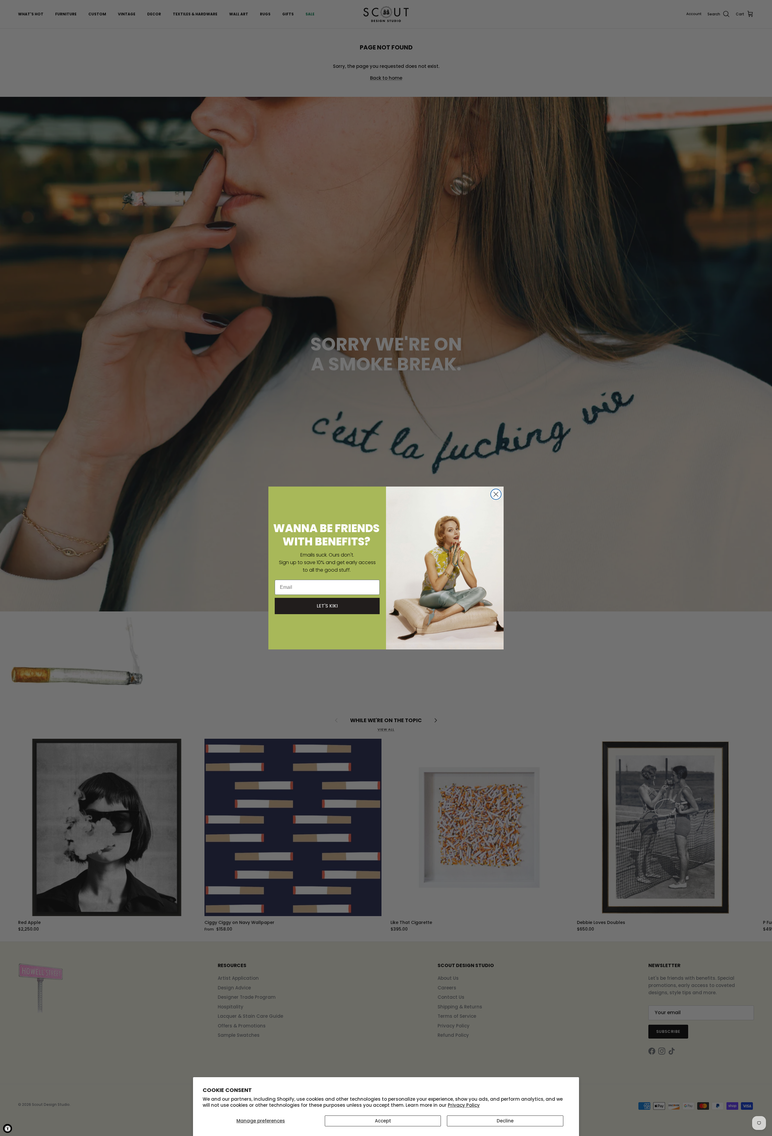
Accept (383, 1121)
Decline (505, 1121)
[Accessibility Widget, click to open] (7, 1128)
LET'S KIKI (327, 605)
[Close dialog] (496, 494)
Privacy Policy (464, 1105)
